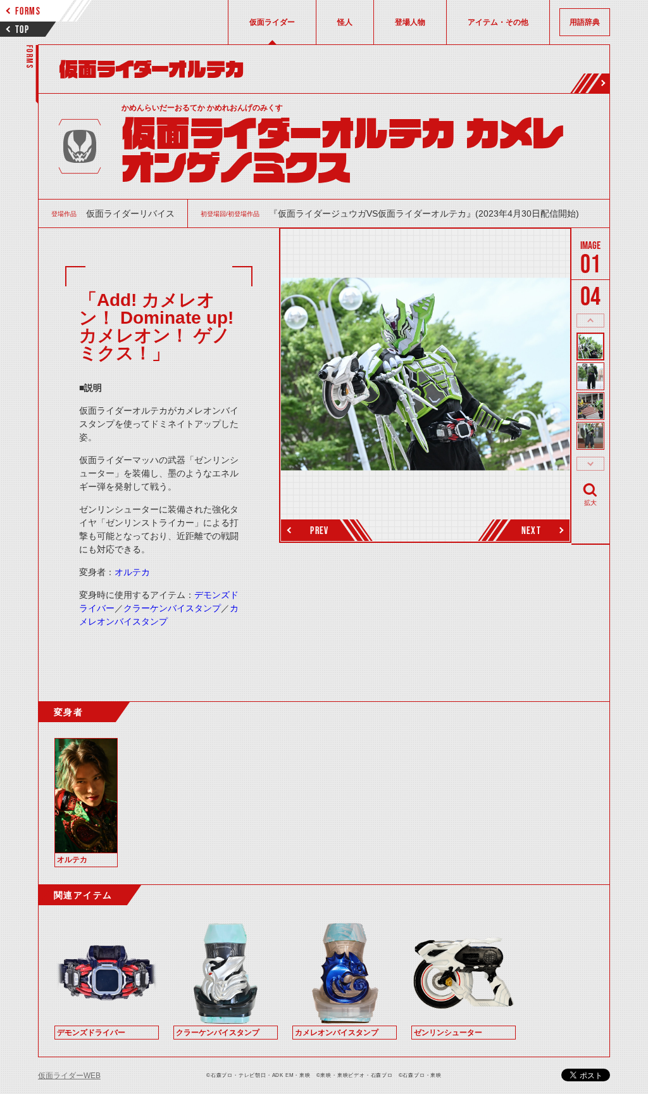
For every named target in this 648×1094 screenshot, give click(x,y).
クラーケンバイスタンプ (172, 608)
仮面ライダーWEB (69, 1075)
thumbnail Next (590, 464)
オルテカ (132, 572)
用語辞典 (585, 22)
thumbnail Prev (590, 321)
